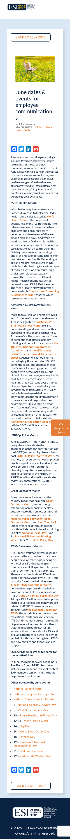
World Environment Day (33, 710)
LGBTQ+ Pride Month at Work (36, 455)
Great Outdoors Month (32, 502)
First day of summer (31, 751)
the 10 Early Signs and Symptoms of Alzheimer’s (34, 346)
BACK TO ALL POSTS (31, 37)
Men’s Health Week (36, 720)
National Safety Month (27, 688)
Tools (27, 130)
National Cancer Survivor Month (33, 699)
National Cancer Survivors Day (37, 704)
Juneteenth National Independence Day (29, 743)
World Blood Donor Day (34, 731)
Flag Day (24, 726)
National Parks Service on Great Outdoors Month (31, 520)
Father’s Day (27, 736)
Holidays (39, 127)
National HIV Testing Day (35, 756)
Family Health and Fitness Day (38, 715)
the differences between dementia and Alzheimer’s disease (33, 354)
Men (32, 294)
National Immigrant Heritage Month (35, 694)
